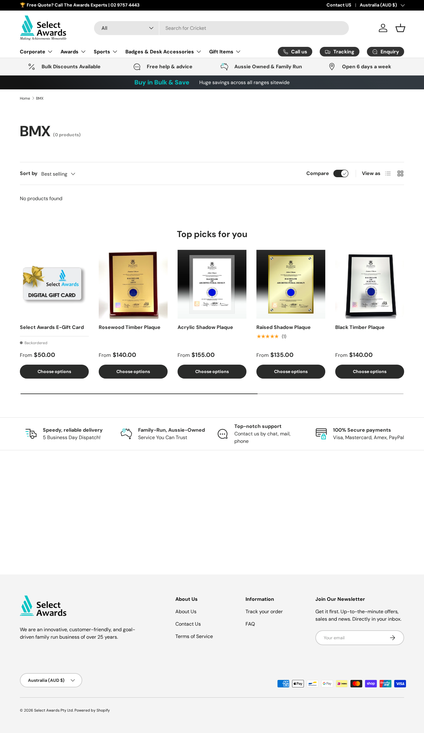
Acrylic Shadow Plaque (205, 327)
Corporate (32, 51)
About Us (185, 611)
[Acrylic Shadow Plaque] (212, 284)
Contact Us (188, 624)
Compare (317, 173)
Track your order (264, 611)
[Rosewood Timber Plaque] (133, 284)
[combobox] (221, 28)
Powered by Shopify (92, 710)
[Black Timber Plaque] (369, 284)
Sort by (29, 173)
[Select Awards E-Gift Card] (54, 284)
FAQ (250, 624)
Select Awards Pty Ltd (53, 710)
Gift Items (221, 51)
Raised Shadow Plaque (283, 327)
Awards (70, 51)
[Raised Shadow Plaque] (290, 284)
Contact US (339, 5)
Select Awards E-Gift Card (52, 327)
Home (25, 98)
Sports (102, 51)
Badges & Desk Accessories (159, 51)
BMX (39, 98)
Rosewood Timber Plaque (129, 327)
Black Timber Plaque (360, 327)
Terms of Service (194, 636)
